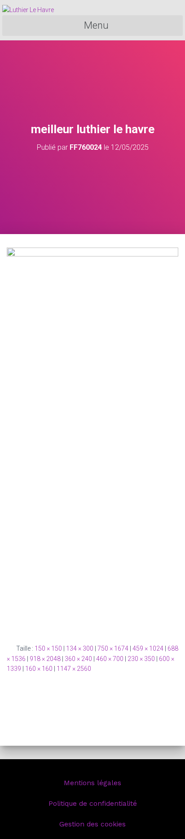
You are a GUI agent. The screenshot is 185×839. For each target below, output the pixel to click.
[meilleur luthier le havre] (92, 438)
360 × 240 (78, 658)
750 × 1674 (112, 648)
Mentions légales (92, 783)
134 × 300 (79, 648)
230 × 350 (141, 658)
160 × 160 (39, 668)
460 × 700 (109, 658)
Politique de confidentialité (92, 804)
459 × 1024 (147, 648)
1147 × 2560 (74, 668)
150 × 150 (48, 648)
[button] (92, 25)
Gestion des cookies (92, 824)
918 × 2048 (45, 658)
